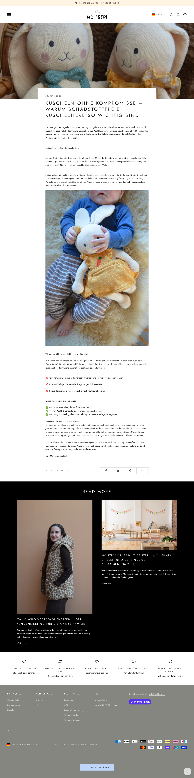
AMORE (115, 3)
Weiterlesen (22, 643)
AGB (66, 705)
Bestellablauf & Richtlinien (105, 705)
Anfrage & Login (101, 700)
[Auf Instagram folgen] (8, 730)
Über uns (39, 700)
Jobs (37, 705)
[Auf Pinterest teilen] (130, 471)
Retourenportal (13, 705)
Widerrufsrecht (71, 715)
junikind (132, 445)
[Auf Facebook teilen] (106, 471)
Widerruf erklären (72, 720)
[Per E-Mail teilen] (143, 471)
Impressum (69, 700)
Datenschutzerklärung (73, 710)
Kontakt (10, 710)
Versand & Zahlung (15, 700)
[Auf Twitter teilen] (118, 471)
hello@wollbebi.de (157, 694)
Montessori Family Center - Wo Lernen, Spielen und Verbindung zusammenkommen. (138, 559)
